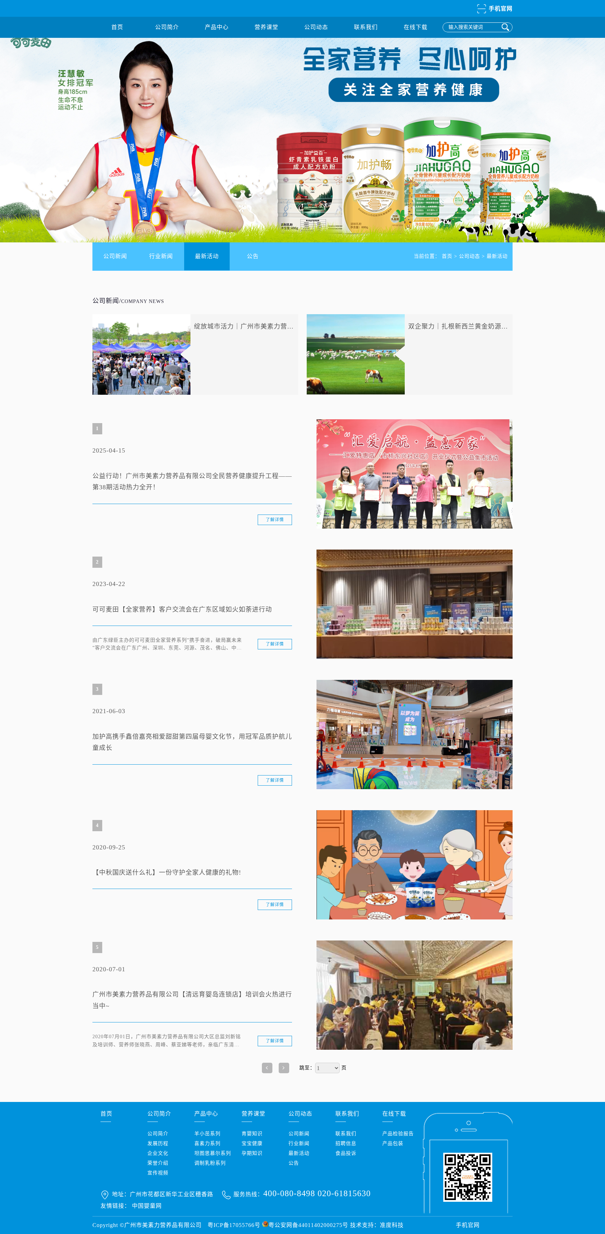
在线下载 (415, 27)
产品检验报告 (398, 1133)
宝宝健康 (252, 1143)
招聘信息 (345, 1143)
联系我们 (366, 27)
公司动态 (316, 27)
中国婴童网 (147, 1206)
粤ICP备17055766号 (234, 1225)
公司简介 (167, 27)
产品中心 (217, 27)
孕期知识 (252, 1153)
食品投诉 (345, 1153)
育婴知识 (252, 1133)
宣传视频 (157, 1173)
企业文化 (157, 1153)
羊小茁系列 (207, 1133)
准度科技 (392, 1225)
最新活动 (207, 256)
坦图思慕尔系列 (212, 1153)
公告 (253, 256)
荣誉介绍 (157, 1163)
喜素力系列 (207, 1143)
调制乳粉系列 (210, 1163)
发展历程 (157, 1143)
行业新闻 (161, 256)
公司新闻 (115, 256)
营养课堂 (266, 27)
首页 (117, 27)
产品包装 (392, 1143)
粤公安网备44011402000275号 (308, 1225)
